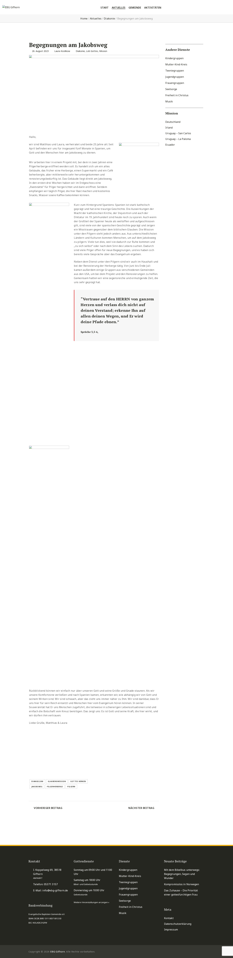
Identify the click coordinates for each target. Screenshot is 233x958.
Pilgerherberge (55, 786)
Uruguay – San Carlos (178, 133)
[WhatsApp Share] (32, 767)
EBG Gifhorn (57, 951)
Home (83, 18)
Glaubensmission (57, 781)
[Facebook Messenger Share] (40, 767)
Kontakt (169, 918)
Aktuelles (95, 18)
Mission (103, 51)
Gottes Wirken (78, 781)
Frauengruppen (174, 83)
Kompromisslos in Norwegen (181, 884)
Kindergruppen (174, 58)
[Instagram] (202, 951)
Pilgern (71, 786)
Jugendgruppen (174, 77)
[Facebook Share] (47, 767)
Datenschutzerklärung (177, 924)
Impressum (171, 929)
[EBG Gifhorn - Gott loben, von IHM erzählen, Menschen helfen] (14, 7)
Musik (169, 101)
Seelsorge (171, 89)
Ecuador (170, 144)
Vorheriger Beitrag (48, 808)
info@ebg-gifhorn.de (55, 890)
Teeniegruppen (174, 70)
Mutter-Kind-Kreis (176, 64)
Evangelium (37, 781)
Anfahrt (37, 878)
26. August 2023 (40, 51)
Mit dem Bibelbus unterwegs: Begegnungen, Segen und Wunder (182, 874)
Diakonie (109, 18)
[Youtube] (195, 951)
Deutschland (172, 122)
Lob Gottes (92, 51)
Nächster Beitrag (141, 808)
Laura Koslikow (62, 51)
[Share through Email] (55, 767)
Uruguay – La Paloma (178, 139)
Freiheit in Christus (176, 95)
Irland (169, 127)
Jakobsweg (36, 786)
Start (104, 7)
